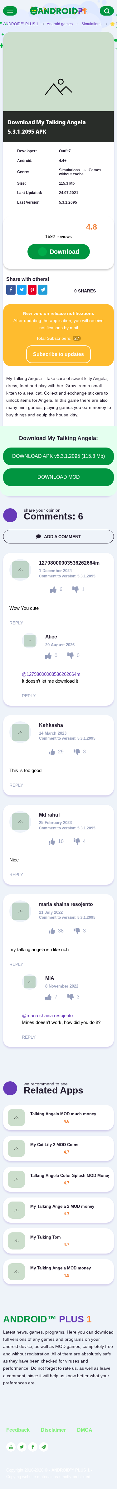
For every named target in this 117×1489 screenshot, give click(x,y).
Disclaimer (53, 1430)
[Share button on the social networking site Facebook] (11, 290)
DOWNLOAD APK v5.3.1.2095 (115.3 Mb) (58, 456)
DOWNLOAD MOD (58, 477)
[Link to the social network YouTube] (11, 1447)
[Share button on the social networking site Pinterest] (32, 290)
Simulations (91, 24)
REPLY (16, 622)
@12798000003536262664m (51, 674)
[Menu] (10, 11)
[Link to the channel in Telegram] (43, 1447)
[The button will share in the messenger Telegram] (42, 290)
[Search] (107, 11)
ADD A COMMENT (62, 536)
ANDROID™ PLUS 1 (20, 24)
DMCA (84, 1430)
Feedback (18, 1430)
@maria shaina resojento (47, 1015)
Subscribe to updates (58, 354)
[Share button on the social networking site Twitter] (22, 290)
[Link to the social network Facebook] (32, 1447)
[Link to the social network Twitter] (22, 1447)
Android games (60, 24)
